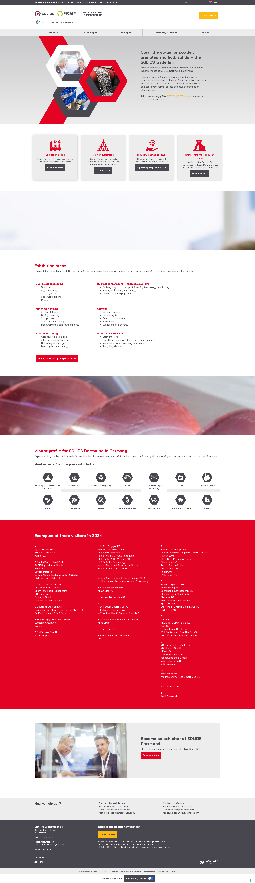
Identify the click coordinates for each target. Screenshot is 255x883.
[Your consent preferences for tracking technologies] (250, 880)
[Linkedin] (41, 862)
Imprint (173, 871)
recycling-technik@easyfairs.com (50, 844)
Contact (204, 32)
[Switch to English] (210, 2)
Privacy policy (149, 871)
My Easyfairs (186, 2)
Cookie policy (163, 871)
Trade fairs (52, 32)
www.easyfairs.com (43, 849)
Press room (104, 871)
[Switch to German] (215, 2)
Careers (115, 871)
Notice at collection (112, 878)
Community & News (164, 32)
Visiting (124, 32)
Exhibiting (89, 32)
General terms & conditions (131, 871)
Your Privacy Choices (136, 878)
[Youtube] (36, 862)
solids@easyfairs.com (44, 842)
